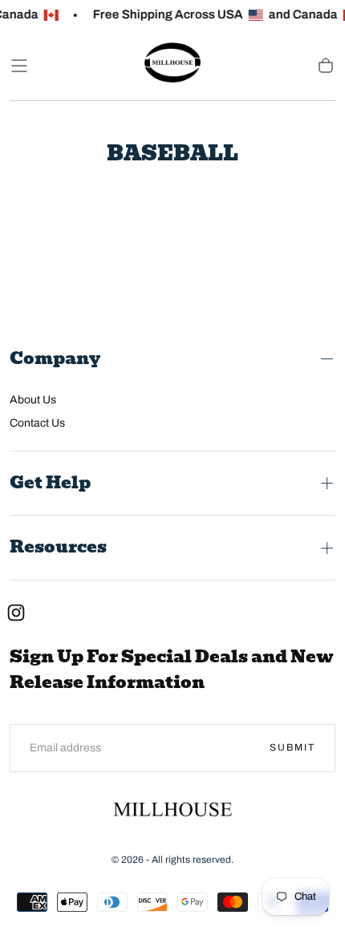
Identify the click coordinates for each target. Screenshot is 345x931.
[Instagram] (16, 612)
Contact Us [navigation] (37, 423)
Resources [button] (58, 547)
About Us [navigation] (33, 400)
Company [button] (55, 358)
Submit (292, 747)
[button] (19, 65)
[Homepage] (172, 65)
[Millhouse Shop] (172, 812)
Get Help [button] (50, 482)
